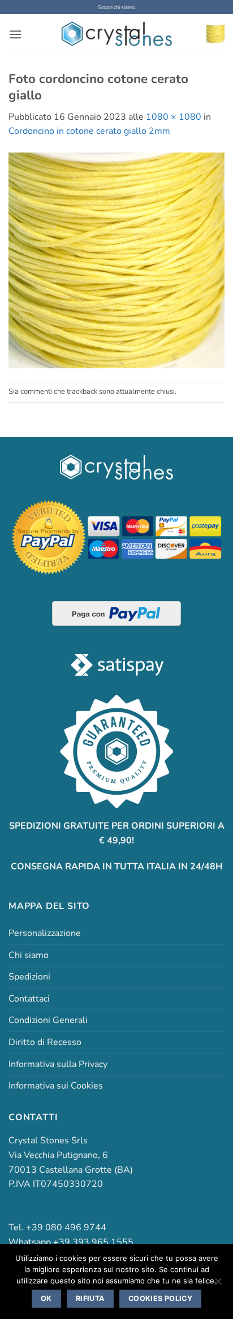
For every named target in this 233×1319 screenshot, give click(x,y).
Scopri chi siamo (116, 7)
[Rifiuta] (218, 1285)
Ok (46, 1298)
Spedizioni (29, 976)
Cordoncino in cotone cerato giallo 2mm (89, 131)
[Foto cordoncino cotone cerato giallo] (116, 260)
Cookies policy (160, 1298)
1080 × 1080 (173, 117)
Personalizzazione (44, 933)
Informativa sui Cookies (55, 1085)
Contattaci (29, 998)
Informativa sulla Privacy (57, 1064)
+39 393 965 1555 (93, 1242)
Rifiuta (90, 1298)
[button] (15, 34)
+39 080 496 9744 (66, 1227)
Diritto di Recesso (44, 1042)
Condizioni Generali (48, 1020)
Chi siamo (28, 955)
